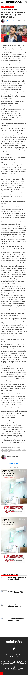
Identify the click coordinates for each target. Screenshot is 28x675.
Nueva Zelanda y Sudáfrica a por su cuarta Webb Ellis (17, 578)
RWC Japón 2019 (6, 452)
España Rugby (15, 447)
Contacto (21, 655)
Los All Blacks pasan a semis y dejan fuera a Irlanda (16, 619)
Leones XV (11, 449)
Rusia (24, 449)
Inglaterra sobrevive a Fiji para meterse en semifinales (16, 605)
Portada (18, 449)
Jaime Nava (4, 449)
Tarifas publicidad (14, 657)
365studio (18, 669)
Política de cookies (9, 668)
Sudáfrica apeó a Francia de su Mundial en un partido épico (16, 592)
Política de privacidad (18, 668)
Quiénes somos (8, 655)
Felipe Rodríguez (12, 21)
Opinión (16, 655)
